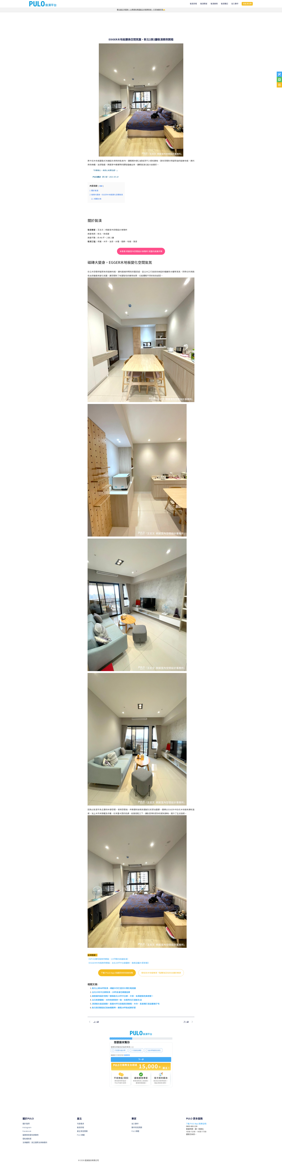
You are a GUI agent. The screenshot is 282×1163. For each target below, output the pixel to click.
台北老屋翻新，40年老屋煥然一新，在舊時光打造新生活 (117, 999)
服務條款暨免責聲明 (30, 1135)
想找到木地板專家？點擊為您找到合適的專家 (161, 972)
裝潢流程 (193, 3)
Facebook (27, 1131)
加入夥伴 (234, 3)
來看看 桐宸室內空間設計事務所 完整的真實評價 (141, 251)
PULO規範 (81, 1135)
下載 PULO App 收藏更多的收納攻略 (117, 972)
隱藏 (100, 186)
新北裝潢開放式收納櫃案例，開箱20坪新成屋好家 (114, 1007)
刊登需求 (80, 1123)
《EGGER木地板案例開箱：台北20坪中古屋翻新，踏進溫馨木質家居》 (119, 962)
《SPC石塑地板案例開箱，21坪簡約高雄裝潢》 (108, 959)
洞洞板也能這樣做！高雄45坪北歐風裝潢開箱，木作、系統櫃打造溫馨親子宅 (126, 1003)
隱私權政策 (27, 1138)
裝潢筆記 (224, 3)
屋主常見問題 (82, 1131)
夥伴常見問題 (137, 1127)
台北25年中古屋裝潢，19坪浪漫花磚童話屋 (111, 992)
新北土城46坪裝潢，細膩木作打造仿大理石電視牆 (114, 988)
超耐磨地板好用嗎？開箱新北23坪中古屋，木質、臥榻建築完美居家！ (123, 996)
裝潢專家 (203, 3)
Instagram (27, 1127)
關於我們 (26, 1123)
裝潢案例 (214, 3)
